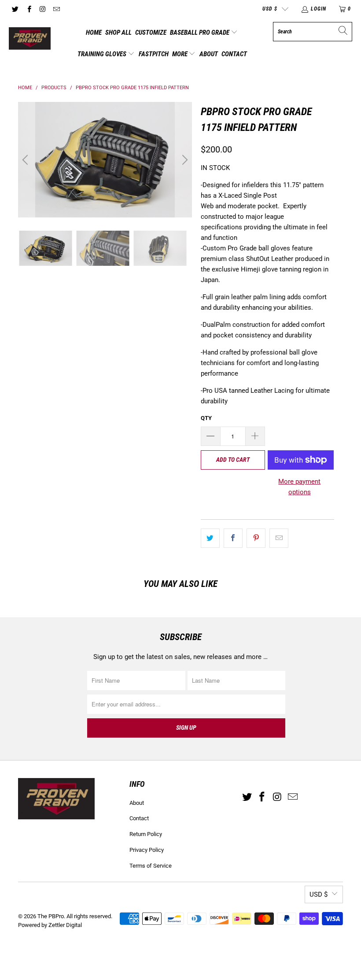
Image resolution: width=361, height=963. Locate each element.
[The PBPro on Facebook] (28, 9)
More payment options (299, 487)
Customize (150, 32)
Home (94, 32)
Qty (206, 418)
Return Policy (145, 834)
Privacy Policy (146, 850)
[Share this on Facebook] (233, 538)
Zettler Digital (65, 925)
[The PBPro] (30, 39)
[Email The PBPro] (56, 9)
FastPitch (154, 54)
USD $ (269, 9)
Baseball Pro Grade (200, 32)
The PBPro (50, 916)
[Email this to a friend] (278, 538)
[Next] (183, 159)
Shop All (118, 32)
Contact (234, 54)
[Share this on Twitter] (210, 538)
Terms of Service (150, 865)
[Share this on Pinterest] (256, 538)
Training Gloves (102, 54)
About (208, 54)
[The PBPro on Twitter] (14, 9)
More (180, 54)
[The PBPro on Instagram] (42, 9)
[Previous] (26, 159)
